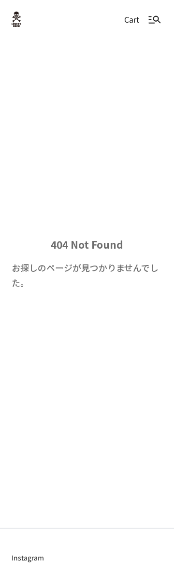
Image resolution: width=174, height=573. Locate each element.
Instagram (28, 557)
